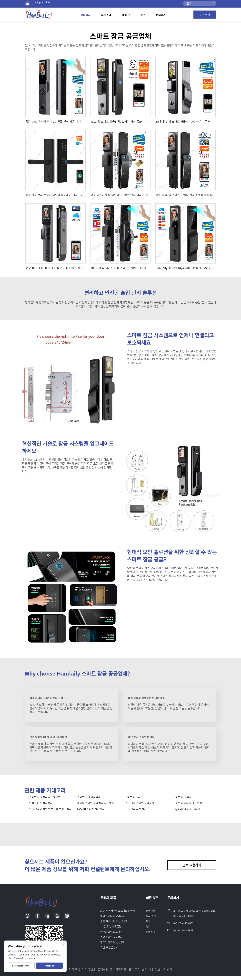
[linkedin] (47, 916)
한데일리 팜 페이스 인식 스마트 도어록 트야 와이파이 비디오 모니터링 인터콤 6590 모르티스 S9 (147, 268)
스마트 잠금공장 (134, 797)
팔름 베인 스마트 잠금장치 (114, 921)
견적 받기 (205, 14)
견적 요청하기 (191, 865)
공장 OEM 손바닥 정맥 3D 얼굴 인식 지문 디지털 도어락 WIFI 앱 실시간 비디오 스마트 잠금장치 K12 (85, 121)
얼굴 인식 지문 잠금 (136, 809)
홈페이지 (85, 15)
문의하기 (161, 15)
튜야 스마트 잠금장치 (111, 937)
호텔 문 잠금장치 (109, 947)
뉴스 (143, 15)
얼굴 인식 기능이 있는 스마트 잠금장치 (50, 809)
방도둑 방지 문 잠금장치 (112, 942)
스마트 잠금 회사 (182, 797)
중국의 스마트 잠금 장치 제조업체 (95, 803)
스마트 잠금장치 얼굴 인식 (187, 803)
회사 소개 (106, 15)
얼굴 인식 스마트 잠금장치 (139, 803)
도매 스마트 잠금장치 (40, 803)
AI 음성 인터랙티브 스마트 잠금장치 (118, 910)
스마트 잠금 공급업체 (88, 797)
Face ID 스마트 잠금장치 (90, 809)
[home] (39, 14)
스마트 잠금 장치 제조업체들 (44, 797)
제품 (124, 15)
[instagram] (67, 916)
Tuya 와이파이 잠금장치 (186, 809)
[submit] (212, 3)
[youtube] (57, 916)
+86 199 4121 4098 (183, 923)
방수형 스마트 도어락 (111, 931)
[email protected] (41, 2)
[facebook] (37, 916)
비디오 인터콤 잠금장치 (112, 916)
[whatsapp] (27, 916)
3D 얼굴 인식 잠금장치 (112, 926)
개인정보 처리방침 (160, 969)
